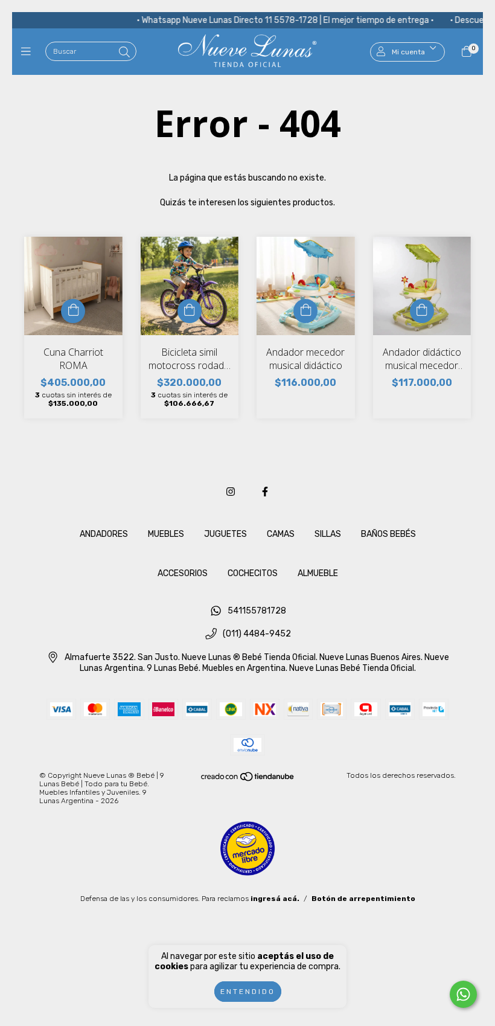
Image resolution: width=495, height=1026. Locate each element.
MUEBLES (166, 534)
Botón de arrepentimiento (363, 898)
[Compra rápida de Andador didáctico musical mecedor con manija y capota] (422, 311)
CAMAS (281, 534)
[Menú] (28, 52)
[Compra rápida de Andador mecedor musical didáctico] (305, 311)
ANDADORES (104, 534)
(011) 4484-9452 (257, 634)
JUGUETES (225, 534)
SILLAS (328, 534)
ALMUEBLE (318, 573)
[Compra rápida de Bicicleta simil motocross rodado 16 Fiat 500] (189, 311)
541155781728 (257, 611)
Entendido (247, 991)
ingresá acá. (275, 898)
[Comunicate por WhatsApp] (463, 994)
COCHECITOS (253, 573)
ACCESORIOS (183, 573)
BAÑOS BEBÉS (388, 534)
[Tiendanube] (248, 779)
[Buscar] (124, 52)
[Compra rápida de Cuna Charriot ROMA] (73, 311)
